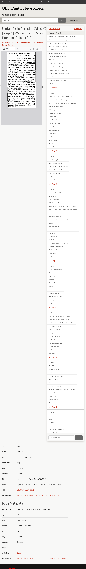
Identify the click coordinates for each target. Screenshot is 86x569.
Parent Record (7, 45)
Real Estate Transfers (55, 296)
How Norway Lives (54, 160)
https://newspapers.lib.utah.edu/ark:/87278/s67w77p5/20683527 (42, 558)
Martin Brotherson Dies (56, 230)
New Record (53, 120)
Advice (51, 143)
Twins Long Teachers (55, 123)
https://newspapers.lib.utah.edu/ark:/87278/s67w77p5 (38, 495)
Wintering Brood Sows (56, 106)
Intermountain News (55, 163)
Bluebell (51, 273)
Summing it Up (53, 117)
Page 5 (54, 261)
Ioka (50, 419)
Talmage (52, 300)
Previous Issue (54, 29)
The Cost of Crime (54, 200)
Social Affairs (53, 240)
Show (19, 553)
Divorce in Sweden (55, 386)
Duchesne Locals (54, 416)
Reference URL (26, 42)
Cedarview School (54, 250)
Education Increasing (55, 60)
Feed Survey (53, 77)
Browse (11, 2)
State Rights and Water (56, 193)
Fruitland (52, 276)
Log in (82, 2)
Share (17, 42)
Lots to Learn (53, 140)
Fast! (50, 403)
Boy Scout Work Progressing (58, 46)
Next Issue (78, 29)
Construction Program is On (57, 57)
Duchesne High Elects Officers (58, 243)
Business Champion (55, 130)
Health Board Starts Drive (57, 63)
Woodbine (52, 233)
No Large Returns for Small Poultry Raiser (62, 323)
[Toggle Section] (49, 88)
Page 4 (54, 184)
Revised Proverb (54, 369)
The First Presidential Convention (59, 316)
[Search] (62, 20)
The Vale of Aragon (55, 366)
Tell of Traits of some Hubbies (58, 166)
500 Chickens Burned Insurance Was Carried (63, 210)
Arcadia (51, 280)
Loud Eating (52, 396)
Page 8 (54, 407)
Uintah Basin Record (13, 14)
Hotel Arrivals (53, 426)
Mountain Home (54, 226)
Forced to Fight (53, 379)
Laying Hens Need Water (56, 333)
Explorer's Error (54, 340)
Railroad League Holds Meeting (59, 70)
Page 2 (54, 87)
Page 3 (54, 151)
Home (4, 2)
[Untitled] (52, 93)
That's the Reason (54, 173)
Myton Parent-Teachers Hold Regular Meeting (63, 206)
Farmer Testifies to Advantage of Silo (60, 100)
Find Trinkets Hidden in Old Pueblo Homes (62, 389)
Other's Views (53, 236)
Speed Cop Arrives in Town (57, 433)
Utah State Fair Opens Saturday (59, 73)
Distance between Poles (56, 376)
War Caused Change (55, 343)
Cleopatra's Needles (55, 383)
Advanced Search (74, 20)
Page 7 (54, 357)
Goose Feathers (54, 346)
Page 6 (54, 307)
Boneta (51, 223)
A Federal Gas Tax (54, 203)
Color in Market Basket (56, 170)
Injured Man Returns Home (57, 53)
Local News (52, 127)
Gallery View (39, 42)
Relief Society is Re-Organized (58, 220)
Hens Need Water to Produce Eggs (60, 319)
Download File (7, 42)
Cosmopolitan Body (55, 336)
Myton (51, 286)
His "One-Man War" (55, 373)
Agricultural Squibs (55, 113)
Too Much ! (52, 83)
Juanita (51, 290)
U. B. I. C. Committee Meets (57, 50)
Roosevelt (52, 283)
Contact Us (21, 2)
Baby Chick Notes (54, 330)
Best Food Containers (55, 326)
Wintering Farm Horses (56, 110)
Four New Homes (54, 293)
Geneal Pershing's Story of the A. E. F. (60, 96)
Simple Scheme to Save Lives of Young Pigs (62, 103)
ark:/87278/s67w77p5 (25, 490)
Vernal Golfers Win (55, 216)
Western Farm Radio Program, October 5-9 (62, 36)
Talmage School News (56, 247)
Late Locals (52, 213)
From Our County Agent (56, 429)
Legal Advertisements (56, 270)
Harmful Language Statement (38, 2)
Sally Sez (52, 353)
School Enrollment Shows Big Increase (61, 40)
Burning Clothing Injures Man (58, 80)
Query (51, 176)
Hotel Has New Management (58, 67)
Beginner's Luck (54, 400)
